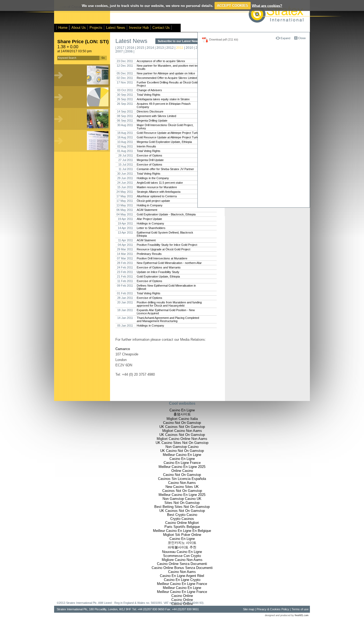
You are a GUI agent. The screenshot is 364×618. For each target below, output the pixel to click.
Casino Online (182, 596)
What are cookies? (267, 5)
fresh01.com (302, 615)
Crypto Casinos (182, 519)
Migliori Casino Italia (182, 419)
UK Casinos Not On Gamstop (182, 427)
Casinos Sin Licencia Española (182, 479)
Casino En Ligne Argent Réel (182, 576)
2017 (120, 48)
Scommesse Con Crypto (182, 556)
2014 (150, 48)
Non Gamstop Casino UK (182, 499)
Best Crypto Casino (182, 515)
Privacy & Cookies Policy (273, 609)
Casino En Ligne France (182, 463)
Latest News (115, 28)
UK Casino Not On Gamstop (182, 451)
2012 (170, 48)
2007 (119, 51)
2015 (140, 48)
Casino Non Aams (182, 483)
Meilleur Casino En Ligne (182, 455)
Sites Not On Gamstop (182, 503)
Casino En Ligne (182, 410)
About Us (78, 28)
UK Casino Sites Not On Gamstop (182, 443)
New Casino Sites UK (182, 487)
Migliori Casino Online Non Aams (182, 439)
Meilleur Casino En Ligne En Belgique (182, 531)
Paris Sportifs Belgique (182, 527)
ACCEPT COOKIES (232, 5)
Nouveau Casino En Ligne (182, 552)
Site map (248, 609)
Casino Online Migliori (182, 523)
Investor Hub (139, 28)
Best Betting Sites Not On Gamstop (182, 507)
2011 (179, 48)
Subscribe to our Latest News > (179, 41)
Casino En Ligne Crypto (182, 580)
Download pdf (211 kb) (223, 39)
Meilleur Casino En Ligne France (182, 584)
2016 (130, 48)
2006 (129, 51)
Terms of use (300, 609)
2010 (189, 48)
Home (62, 28)
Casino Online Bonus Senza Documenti (182, 568)
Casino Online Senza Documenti (182, 564)
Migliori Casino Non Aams (182, 431)
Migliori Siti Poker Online (182, 535)
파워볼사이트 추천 (182, 547)
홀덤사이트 (182, 414)
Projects (96, 28)
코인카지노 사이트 (182, 543)
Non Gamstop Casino (182, 447)
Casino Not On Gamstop (182, 423)
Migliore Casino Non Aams (182, 560)
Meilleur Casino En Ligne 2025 (182, 467)
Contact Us (161, 28)
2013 (160, 48)
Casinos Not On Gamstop (182, 491)
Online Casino (182, 471)
